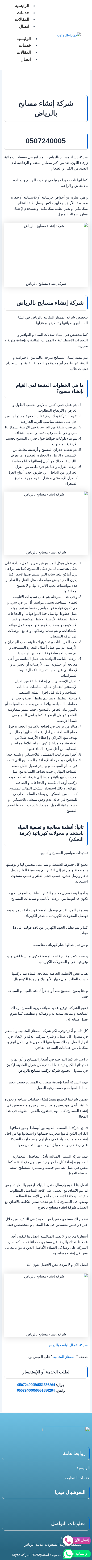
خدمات (23, 12)
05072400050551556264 (36, 1385)
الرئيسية (24, 38)
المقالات (22, 19)
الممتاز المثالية (64, 1357)
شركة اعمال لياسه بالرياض (67, 1345)
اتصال (24, 26)
